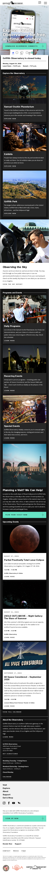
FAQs (24, 851)
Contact (6, 851)
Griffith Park (10, 201)
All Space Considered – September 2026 (22, 678)
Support (6, 794)
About (5, 791)
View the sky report (13, 284)
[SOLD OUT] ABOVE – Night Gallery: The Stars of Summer (23, 617)
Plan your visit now (16, 515)
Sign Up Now (11, 818)
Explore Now (10, 118)
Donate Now (7, 844)
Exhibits (8, 154)
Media (16, 851)
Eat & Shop (8, 797)
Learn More (9, 390)
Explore (6, 788)
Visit (5, 785)
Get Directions (10, 754)
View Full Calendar (12, 712)
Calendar (7, 777)
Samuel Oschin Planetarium (19, 106)
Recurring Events (13, 376)
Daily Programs (12, 326)
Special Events (12, 426)
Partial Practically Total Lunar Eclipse (24, 559)
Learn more (9, 340)
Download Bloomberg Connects (21, 46)
